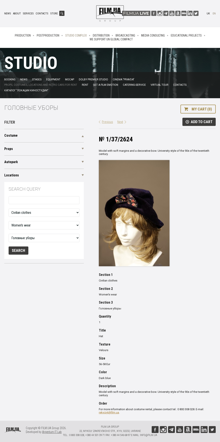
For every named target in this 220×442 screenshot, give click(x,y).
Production (23, 35)
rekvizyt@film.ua (109, 412)
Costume (11, 135)
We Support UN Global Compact (111, 39)
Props (8, 149)
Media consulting (153, 35)
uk (208, 13)
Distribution (101, 35)
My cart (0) (202, 109)
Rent (85, 84)
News (7, 13)
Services (28, 13)
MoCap (69, 79)
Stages (36, 79)
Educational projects (186, 35)
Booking (9, 79)
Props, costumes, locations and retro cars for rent (40, 84)
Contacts (42, 13)
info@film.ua (148, 435)
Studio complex (76, 35)
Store (54, 13)
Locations (11, 175)
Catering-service (134, 84)
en (214, 13)
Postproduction (48, 35)
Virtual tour (159, 84)
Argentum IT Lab (52, 432)
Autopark (11, 162)
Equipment (53, 79)
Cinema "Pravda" (123, 79)
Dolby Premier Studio (93, 79)
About (17, 13)
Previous (107, 122)
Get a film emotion (105, 84)
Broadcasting (125, 35)
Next (120, 122)
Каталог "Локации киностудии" (26, 90)
